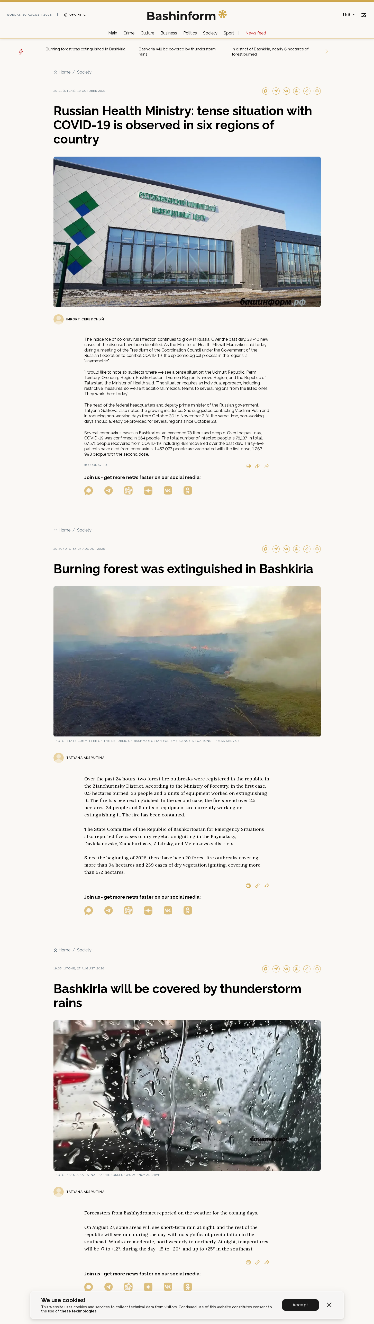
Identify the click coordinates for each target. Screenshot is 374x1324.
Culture (147, 33)
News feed (255, 33)
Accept (300, 1305)
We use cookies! (63, 1300)
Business (168, 33)
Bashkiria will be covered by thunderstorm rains (177, 52)
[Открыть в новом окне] (88, 490)
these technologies (78, 1311)
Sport (229, 33)
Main (112, 33)
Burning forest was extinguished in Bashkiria (85, 49)
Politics (190, 33)
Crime (128, 33)
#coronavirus (97, 465)
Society (210, 33)
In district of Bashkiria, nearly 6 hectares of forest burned (270, 52)
